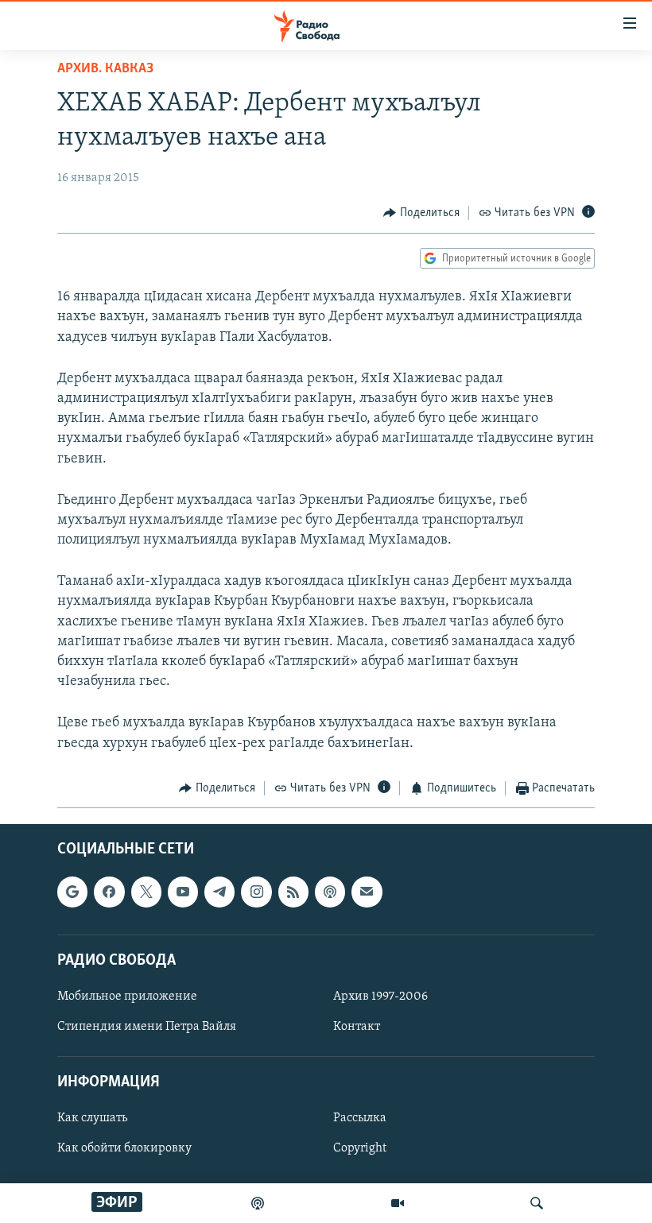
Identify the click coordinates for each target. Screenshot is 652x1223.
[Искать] (537, 1203)
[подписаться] (366, 892)
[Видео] (397, 1203)
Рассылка (359, 1119)
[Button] (421, 213)
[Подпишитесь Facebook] (109, 892)
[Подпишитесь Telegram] (219, 892)
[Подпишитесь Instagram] (256, 892)
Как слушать (92, 1119)
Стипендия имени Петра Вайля (146, 1026)
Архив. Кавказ (105, 69)
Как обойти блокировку (124, 1149)
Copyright (359, 1149)
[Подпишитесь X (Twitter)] (146, 892)
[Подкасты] (330, 892)
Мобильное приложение (127, 996)
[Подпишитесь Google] (72, 892)
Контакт (356, 1026)
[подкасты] (257, 1203)
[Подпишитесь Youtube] (183, 892)
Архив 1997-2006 (380, 996)
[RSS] (293, 892)
